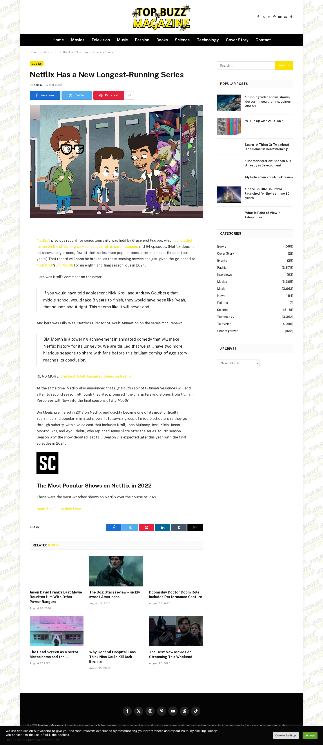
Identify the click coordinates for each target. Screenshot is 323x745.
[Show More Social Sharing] (129, 95)
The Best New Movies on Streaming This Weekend (170, 654)
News (221, 296)
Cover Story (237, 40)
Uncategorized (227, 331)
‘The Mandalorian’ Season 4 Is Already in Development (268, 163)
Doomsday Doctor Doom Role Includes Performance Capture (175, 594)
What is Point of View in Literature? (263, 215)
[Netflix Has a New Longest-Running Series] (116, 161)
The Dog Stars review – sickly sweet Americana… (114, 594)
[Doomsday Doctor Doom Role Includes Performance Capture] (176, 571)
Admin (37, 84)
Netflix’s (43, 240)
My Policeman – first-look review (269, 177)
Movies (77, 40)
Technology (208, 40)
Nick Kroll (44, 265)
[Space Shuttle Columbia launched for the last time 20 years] (229, 194)
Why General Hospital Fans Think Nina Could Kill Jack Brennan (112, 657)
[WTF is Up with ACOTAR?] (229, 126)
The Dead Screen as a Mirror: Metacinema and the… (54, 654)
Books (162, 40)
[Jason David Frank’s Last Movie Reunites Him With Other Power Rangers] (56, 571)
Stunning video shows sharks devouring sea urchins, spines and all (268, 101)
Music (122, 40)
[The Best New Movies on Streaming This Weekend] (176, 631)
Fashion (142, 40)
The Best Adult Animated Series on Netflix (95, 376)
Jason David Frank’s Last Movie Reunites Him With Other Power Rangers (56, 597)
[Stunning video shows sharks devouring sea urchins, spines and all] (229, 103)
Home (58, 40)
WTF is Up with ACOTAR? (264, 121)
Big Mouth (64, 265)
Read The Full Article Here (58, 509)
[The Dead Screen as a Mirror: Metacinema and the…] (56, 631)
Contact (263, 40)
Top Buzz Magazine (50, 725)
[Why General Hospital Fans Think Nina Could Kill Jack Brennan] (116, 631)
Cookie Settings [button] (286, 735)
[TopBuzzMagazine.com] (161, 17)
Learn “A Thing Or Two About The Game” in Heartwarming (267, 147)
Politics (222, 303)
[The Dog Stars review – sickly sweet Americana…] (116, 571)
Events (222, 260)
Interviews (224, 274)
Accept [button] (310, 735)
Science (182, 40)
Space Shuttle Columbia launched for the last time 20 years (267, 193)
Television (100, 40)
